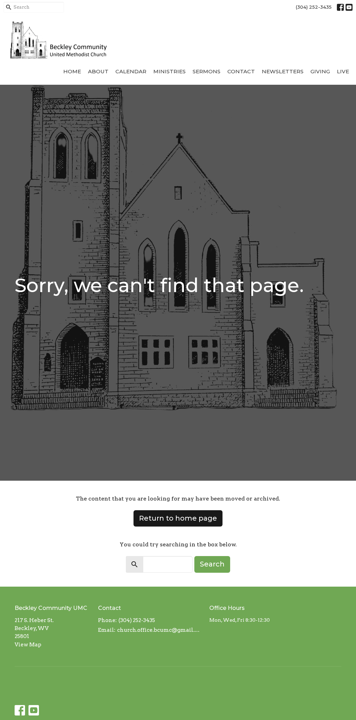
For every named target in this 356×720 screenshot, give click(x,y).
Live (343, 71)
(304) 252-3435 (314, 7)
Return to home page (178, 518)
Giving (320, 71)
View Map (28, 645)
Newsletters (283, 71)
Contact (241, 71)
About (98, 71)
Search (212, 564)
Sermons (206, 71)
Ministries (169, 71)
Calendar (130, 71)
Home (72, 71)
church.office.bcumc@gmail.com (159, 630)
